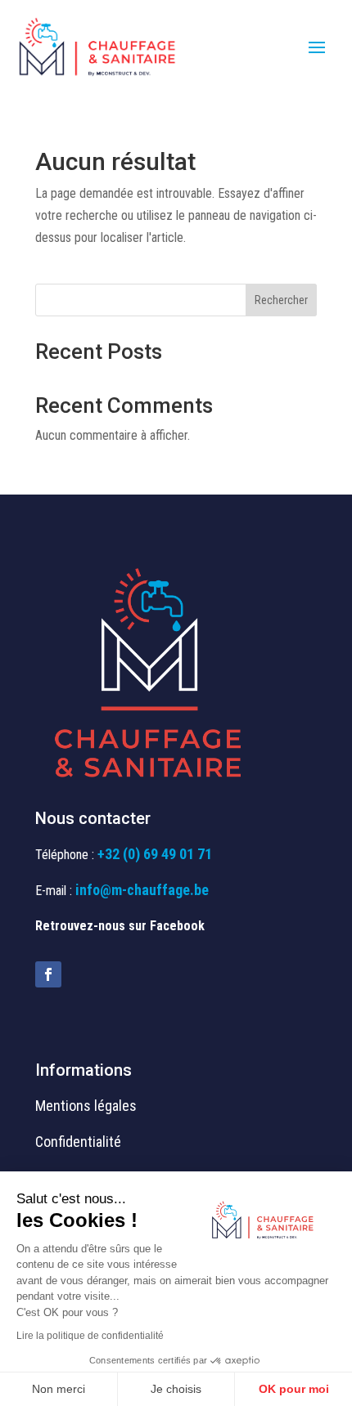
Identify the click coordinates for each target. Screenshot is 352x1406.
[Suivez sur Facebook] (48, 974)
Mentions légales (86, 1105)
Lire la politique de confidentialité (90, 1335)
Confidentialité (78, 1141)
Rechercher (281, 300)
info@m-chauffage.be (142, 889)
